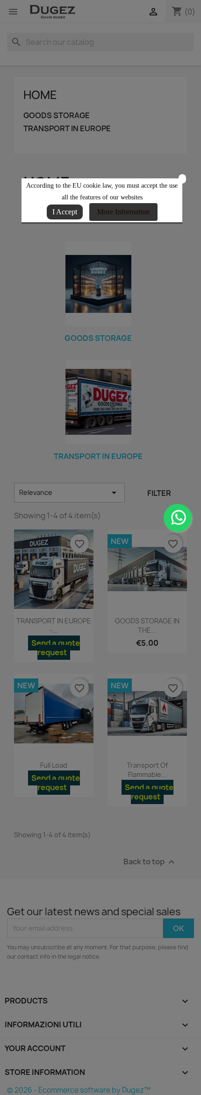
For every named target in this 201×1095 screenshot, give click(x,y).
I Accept (64, 212)
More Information (123, 212)
